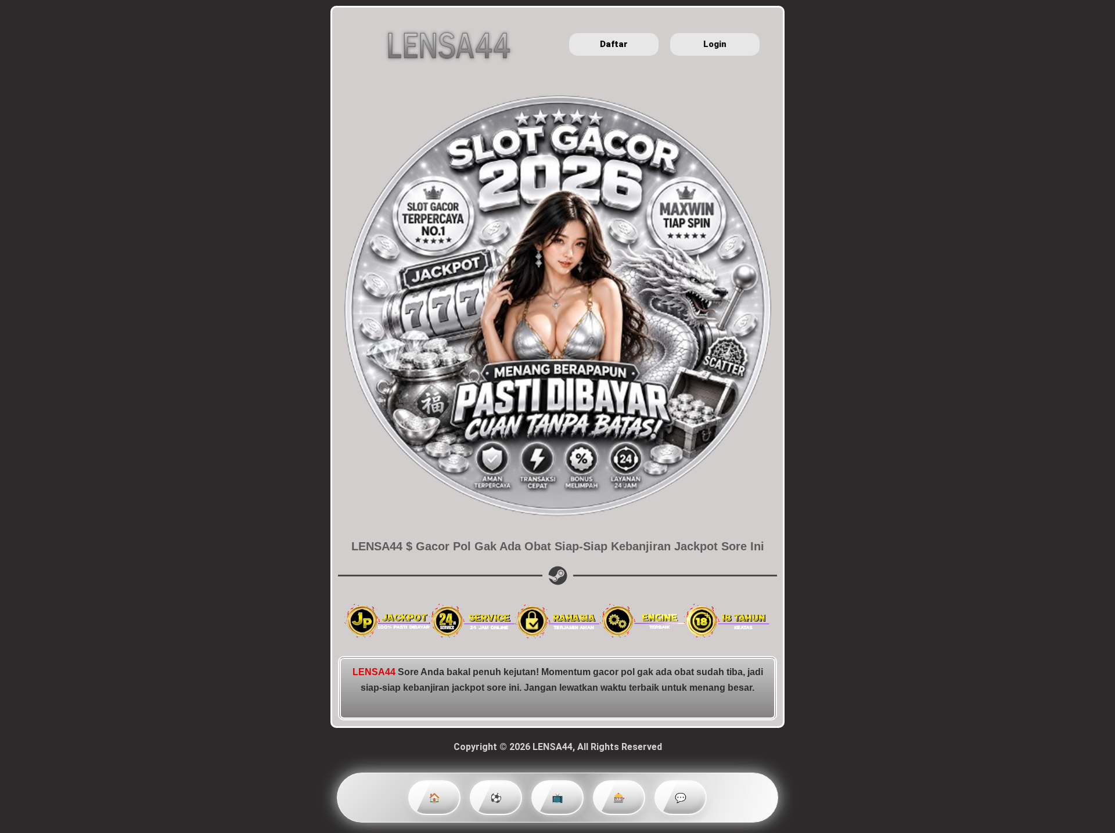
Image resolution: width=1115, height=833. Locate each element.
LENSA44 (374, 672)
